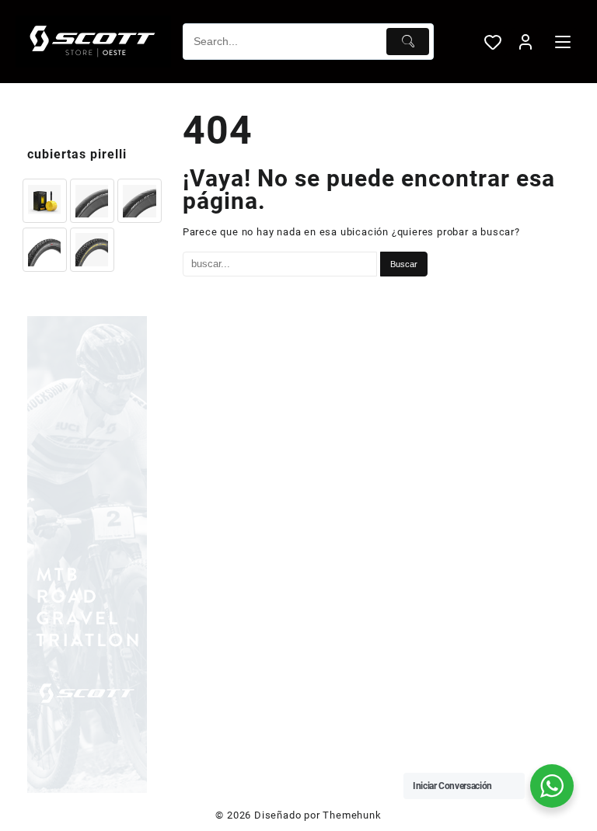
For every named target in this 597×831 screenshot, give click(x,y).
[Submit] (407, 41)
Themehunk (352, 815)
